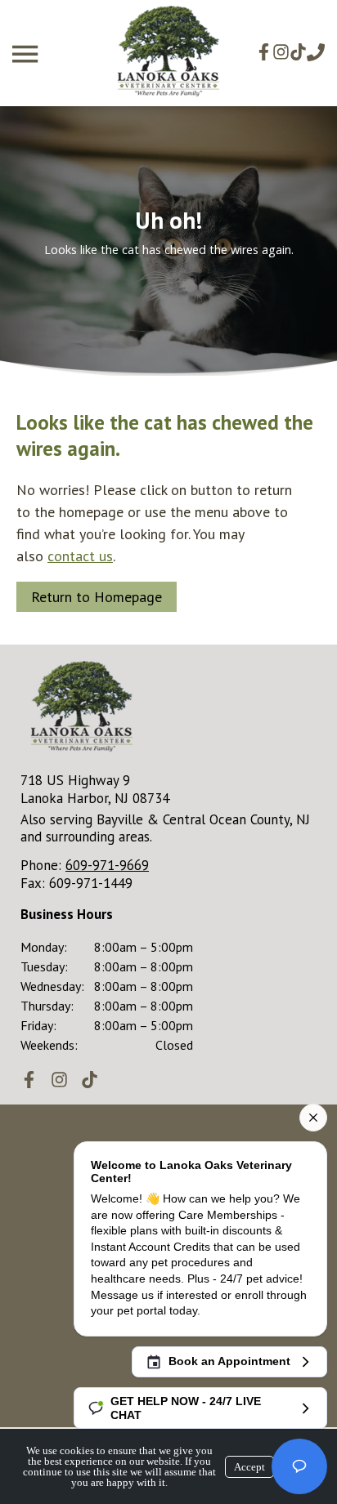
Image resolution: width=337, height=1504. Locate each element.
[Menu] (27, 54)
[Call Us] (316, 52)
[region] (168, 241)
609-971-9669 (107, 865)
